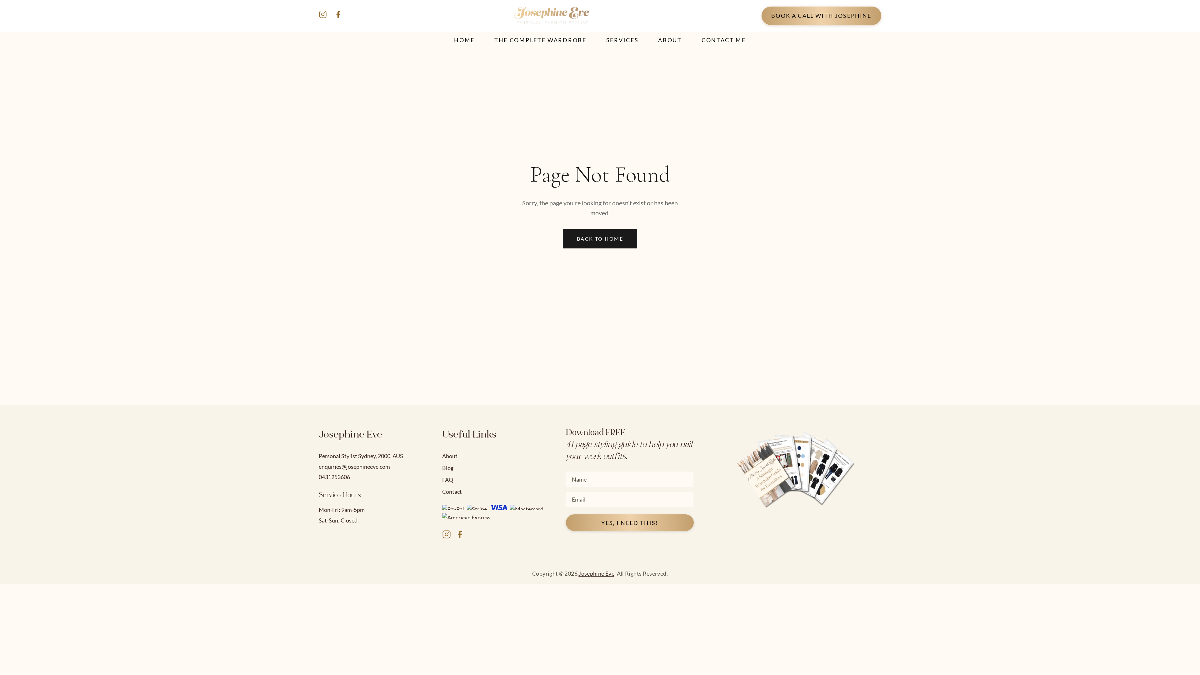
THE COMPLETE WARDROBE (540, 40)
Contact (452, 491)
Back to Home (600, 239)
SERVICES (622, 40)
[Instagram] (323, 15)
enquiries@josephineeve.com (354, 466)
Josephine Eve (596, 573)
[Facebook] (338, 15)
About (450, 455)
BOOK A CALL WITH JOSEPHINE (821, 15)
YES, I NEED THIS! (629, 522)
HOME (464, 40)
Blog (447, 467)
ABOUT (670, 40)
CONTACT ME (724, 40)
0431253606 (334, 476)
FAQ (447, 479)
